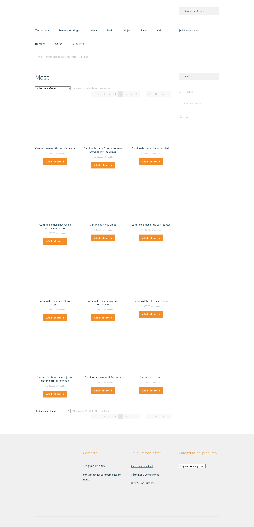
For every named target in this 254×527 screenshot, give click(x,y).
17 (149, 93)
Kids (159, 30)
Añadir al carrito (55, 161)
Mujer (127, 30)
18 (156, 93)
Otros (58, 44)
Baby (144, 30)
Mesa (94, 30)
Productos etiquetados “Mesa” (62, 56)
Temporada (42, 30)
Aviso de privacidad (142, 466)
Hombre (40, 44)
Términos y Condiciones (145, 474)
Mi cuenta (78, 44)
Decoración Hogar (69, 30)
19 (163, 93)
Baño (110, 30)
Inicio (41, 56)
